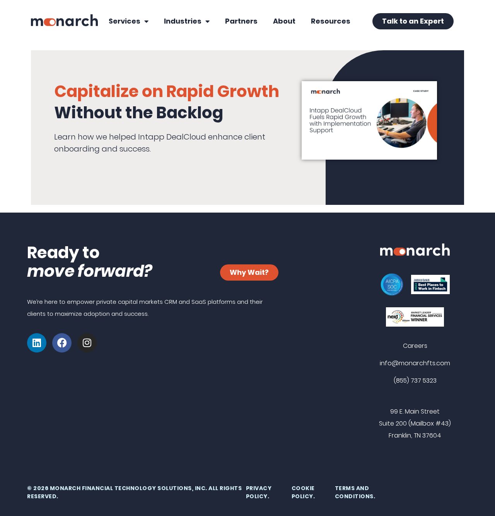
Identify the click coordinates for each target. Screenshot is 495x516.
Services (124, 21)
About (284, 21)
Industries (182, 21)
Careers (415, 345)
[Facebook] (62, 343)
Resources (330, 21)
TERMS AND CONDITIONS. (355, 492)
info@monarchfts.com (415, 363)
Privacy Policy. (259, 492)
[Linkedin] (36, 343)
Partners (241, 21)
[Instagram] (87, 343)
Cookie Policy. (303, 492)
